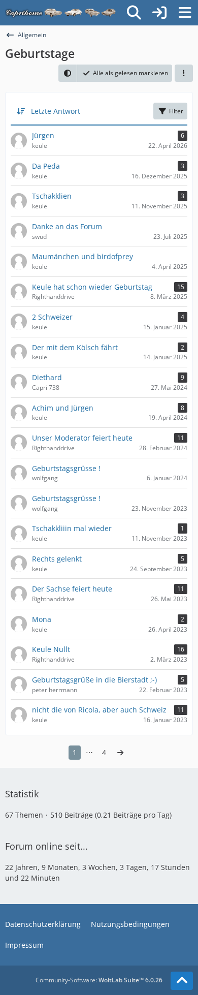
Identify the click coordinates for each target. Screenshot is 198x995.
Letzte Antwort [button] (55, 111)
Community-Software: (99, 980)
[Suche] (134, 13)
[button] (184, 73)
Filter (176, 111)
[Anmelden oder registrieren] (159, 12)
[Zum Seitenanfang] (182, 981)
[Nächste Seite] (120, 752)
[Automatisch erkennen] (67, 73)
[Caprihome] (61, 13)
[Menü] (185, 13)
